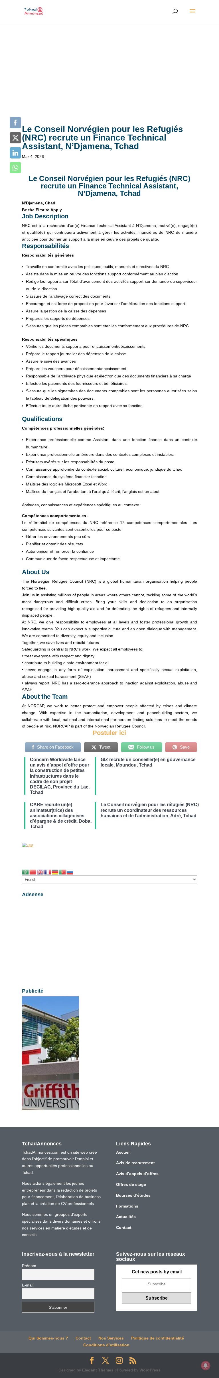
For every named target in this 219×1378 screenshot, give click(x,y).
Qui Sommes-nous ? (48, 1338)
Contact (123, 1227)
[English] (40, 871)
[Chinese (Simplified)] (33, 871)
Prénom (29, 1265)
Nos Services (111, 1338)
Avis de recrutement (135, 1162)
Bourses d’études (133, 1195)
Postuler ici (109, 732)
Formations (127, 1206)
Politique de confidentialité (157, 1338)
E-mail (27, 1285)
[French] (48, 871)
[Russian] (70, 871)
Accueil (123, 1152)
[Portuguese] (62, 871)
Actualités (126, 1216)
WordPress (150, 1370)
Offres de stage (131, 1184)
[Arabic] (25, 871)
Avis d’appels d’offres (137, 1173)
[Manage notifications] (205, 1365)
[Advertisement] (109, 65)
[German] (55, 871)
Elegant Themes (97, 1370)
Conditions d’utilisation (106, 1345)
